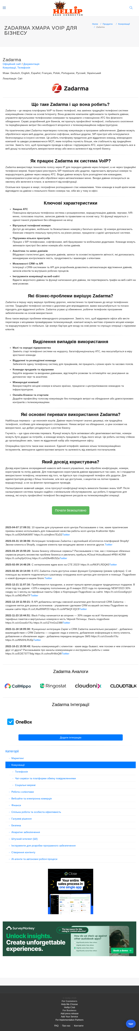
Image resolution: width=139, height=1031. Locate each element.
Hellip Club (69, 1007)
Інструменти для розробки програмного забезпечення (43, 845)
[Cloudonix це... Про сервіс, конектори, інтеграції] (88, 686)
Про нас (66, 1025)
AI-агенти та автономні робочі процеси (34, 859)
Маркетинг (17, 758)
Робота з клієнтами (22, 791)
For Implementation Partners (69, 1020)
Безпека (16, 825)
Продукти (108, 24)
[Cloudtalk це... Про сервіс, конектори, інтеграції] (123, 686)
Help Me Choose (69, 1004)
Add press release (70, 1013)
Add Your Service (69, 1016)
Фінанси (16, 805)
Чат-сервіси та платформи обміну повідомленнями (45, 778)
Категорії (12, 751)
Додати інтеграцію (70, 737)
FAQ (56, 1025)
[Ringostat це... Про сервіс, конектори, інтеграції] (53, 686)
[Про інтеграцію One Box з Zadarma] (19, 722)
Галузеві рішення (21, 818)
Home (95, 24)
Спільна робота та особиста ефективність (36, 811)
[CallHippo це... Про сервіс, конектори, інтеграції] (18, 686)
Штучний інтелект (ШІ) (24, 838)
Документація (31, 63)
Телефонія (23, 67)
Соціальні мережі (25, 785)
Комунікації (124, 24)
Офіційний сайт (12, 63)
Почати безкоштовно (70, 510)
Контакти (78, 1025)
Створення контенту (23, 852)
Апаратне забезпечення (25, 832)
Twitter (66, 534)
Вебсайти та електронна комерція (31, 798)
